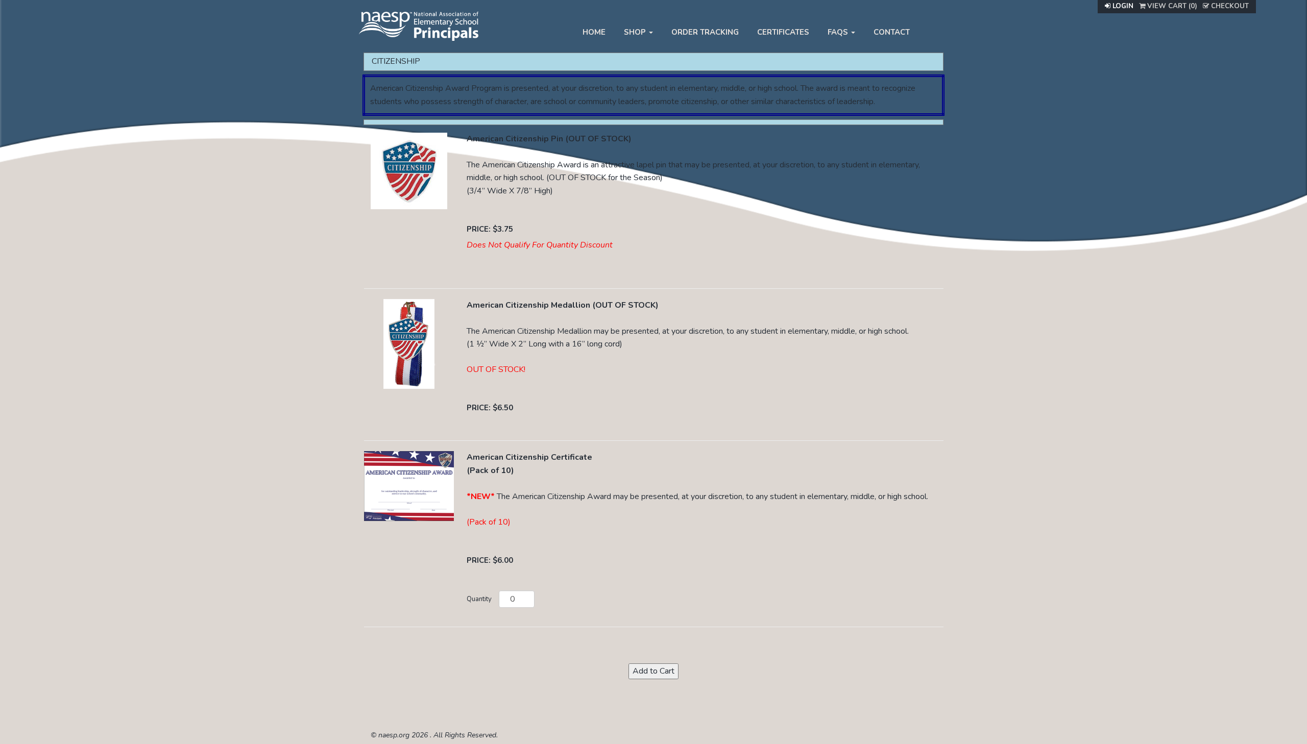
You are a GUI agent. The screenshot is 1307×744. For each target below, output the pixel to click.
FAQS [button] (839, 32)
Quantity (479, 599)
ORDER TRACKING (705, 32)
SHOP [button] (636, 32)
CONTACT (892, 32)
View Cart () (1171, 6)
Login (1121, 6)
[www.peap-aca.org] (418, 25)
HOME (594, 32)
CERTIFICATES (783, 32)
